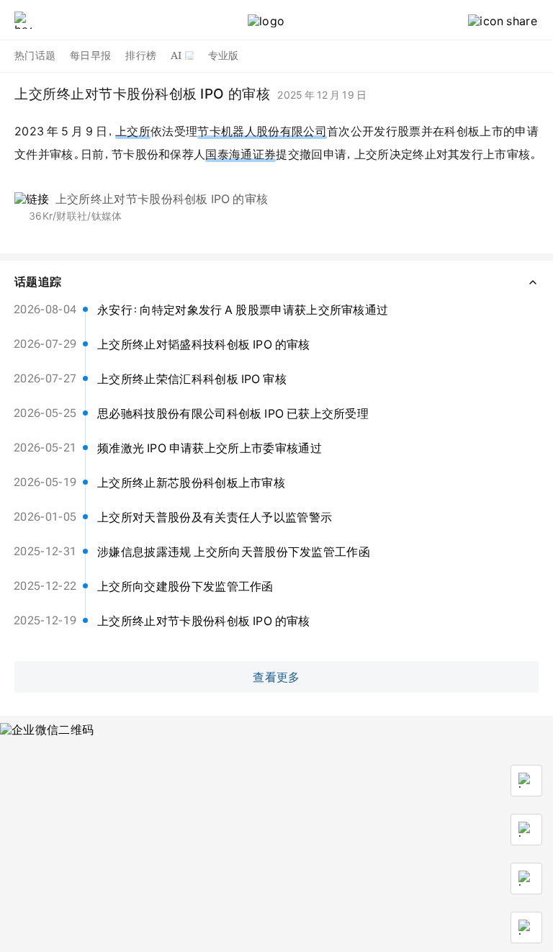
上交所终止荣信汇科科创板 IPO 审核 (192, 379)
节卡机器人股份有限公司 (262, 131)
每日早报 (90, 55)
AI (176, 55)
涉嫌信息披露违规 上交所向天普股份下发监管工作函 (233, 551)
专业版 (223, 55)
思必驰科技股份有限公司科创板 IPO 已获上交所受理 (233, 413)
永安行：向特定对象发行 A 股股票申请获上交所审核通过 (242, 309)
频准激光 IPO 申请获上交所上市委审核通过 (209, 448)
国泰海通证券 (240, 154)
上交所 (132, 131)
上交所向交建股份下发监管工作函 (185, 586)
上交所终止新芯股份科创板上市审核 (191, 482)
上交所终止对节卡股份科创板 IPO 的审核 (162, 199)
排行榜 (140, 55)
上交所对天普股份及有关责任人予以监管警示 (214, 517)
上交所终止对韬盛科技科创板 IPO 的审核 (203, 344)
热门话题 (34, 55)
